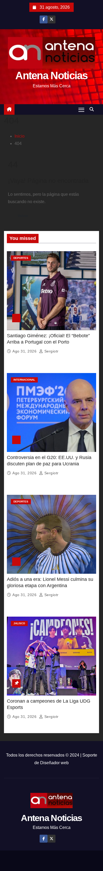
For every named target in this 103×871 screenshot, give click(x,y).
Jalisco (19, 623)
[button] (93, 109)
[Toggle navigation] (81, 109)
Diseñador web (54, 763)
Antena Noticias (51, 75)
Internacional (24, 379)
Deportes (20, 257)
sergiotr (51, 351)
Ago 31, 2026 (25, 351)
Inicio (20, 136)
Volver (23, 216)
